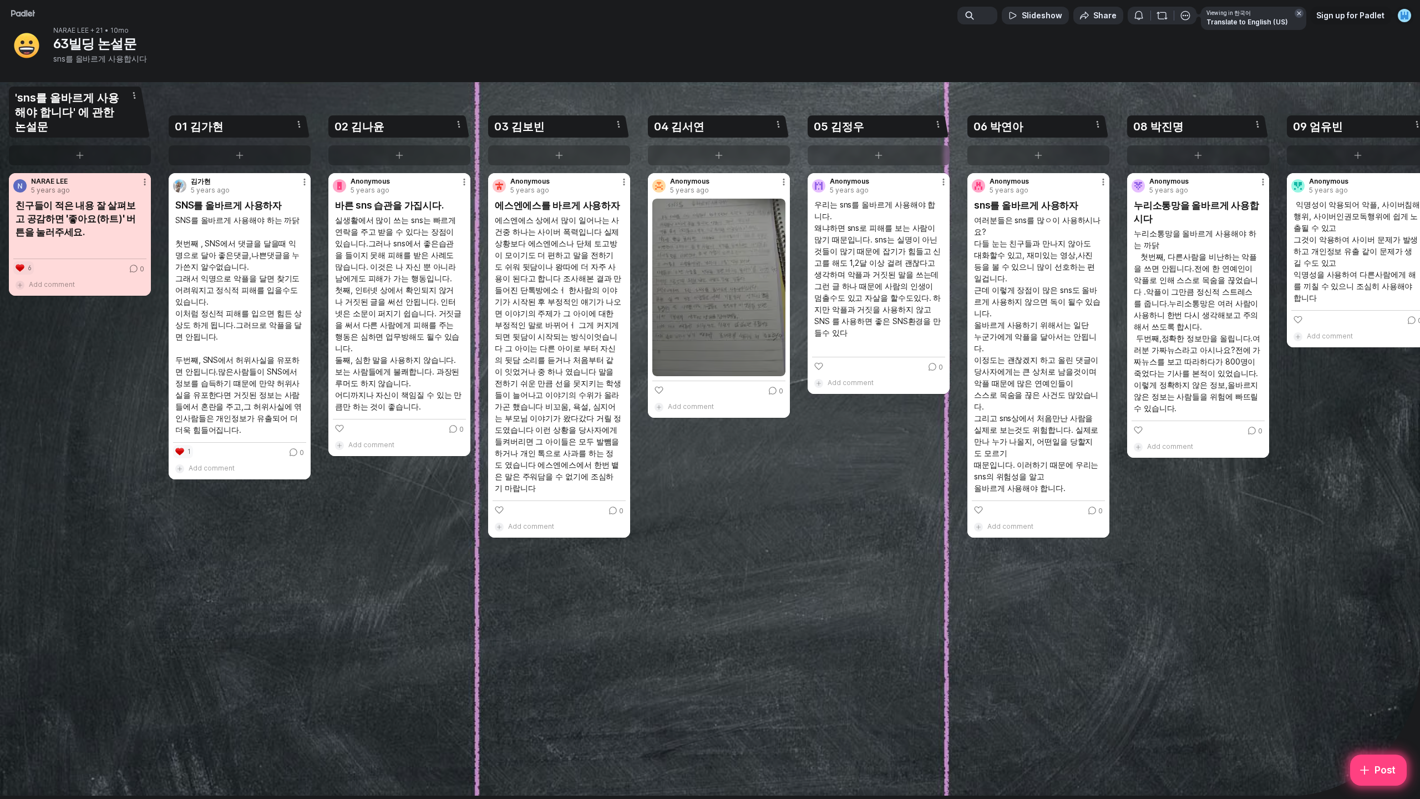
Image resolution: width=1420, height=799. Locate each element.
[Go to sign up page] (1404, 15)
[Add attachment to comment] (20, 285)
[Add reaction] (339, 428)
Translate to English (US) (1247, 22)
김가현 (201, 181)
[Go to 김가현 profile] (179, 186)
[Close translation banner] (1299, 13)
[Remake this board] (1162, 15)
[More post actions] (145, 182)
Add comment (52, 284)
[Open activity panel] (1139, 15)
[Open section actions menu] (134, 95)
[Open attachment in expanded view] (718, 287)
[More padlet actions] (1185, 15)
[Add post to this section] (80, 155)
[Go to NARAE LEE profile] (20, 186)
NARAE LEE (71, 30)
